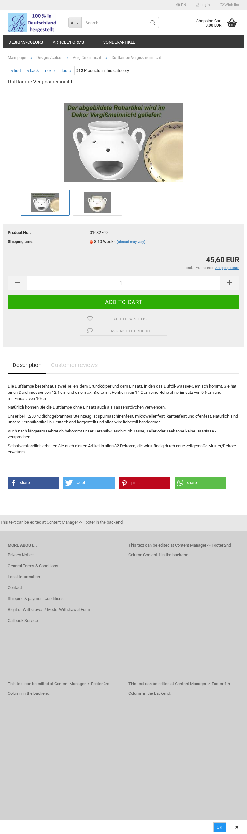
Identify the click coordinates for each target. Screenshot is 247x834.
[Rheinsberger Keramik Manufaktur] (33, 22)
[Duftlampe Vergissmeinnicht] (123, 139)
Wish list (231, 5)
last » (66, 70)
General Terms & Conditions (33, 565)
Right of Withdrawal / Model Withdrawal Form (49, 609)
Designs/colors (25, 42)
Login (204, 5)
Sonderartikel (119, 42)
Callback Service (23, 620)
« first (16, 70)
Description (27, 365)
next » (50, 70)
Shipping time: (21, 241)
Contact (15, 587)
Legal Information (24, 576)
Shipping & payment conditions (36, 598)
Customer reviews (74, 365)
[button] (33, 483)
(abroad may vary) (131, 242)
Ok (220, 827)
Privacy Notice (21, 554)
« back (33, 70)
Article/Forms (68, 42)
